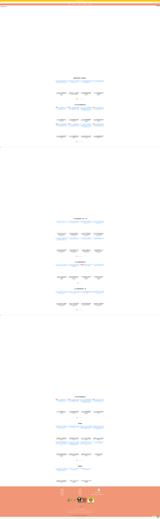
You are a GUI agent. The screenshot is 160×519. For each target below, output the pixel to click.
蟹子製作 (74, 4)
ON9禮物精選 (90, 4)
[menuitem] (76, 99)
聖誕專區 (69, 4)
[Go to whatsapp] (158, 517)
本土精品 (79, 4)
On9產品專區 (84, 4)
